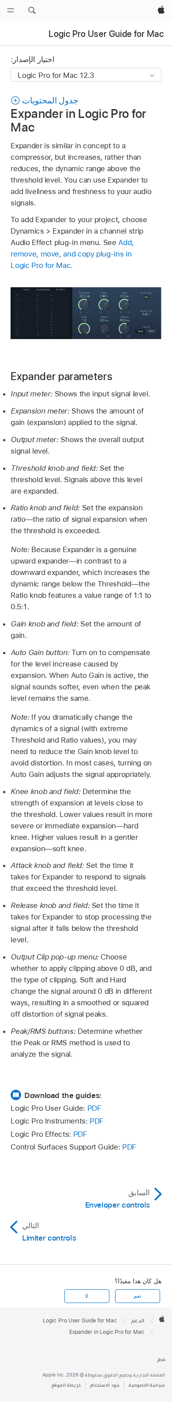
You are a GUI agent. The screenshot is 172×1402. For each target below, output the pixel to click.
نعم (137, 1296)
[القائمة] (10, 10)
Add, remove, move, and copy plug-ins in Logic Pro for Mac (72, 254)
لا (86, 1296)
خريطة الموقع (66, 1385)
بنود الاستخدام (105, 1385)
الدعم (137, 1320)
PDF (94, 1108)
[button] (31, 10)
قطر (161, 1359)
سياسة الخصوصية (147, 1385)
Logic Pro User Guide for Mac (106, 34)
